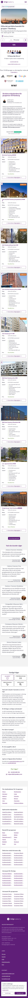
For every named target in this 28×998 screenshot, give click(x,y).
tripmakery (14, 72)
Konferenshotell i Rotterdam (19, 855)
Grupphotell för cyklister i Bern (7, 821)
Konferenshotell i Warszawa (19, 882)
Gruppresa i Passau (19, 898)
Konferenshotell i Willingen (19, 862)
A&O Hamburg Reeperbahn (9, 245)
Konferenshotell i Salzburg (19, 878)
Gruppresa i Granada (7, 894)
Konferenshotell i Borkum (7, 860)
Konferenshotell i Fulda (19, 864)
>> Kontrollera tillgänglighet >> (14, 177)
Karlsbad (16, 832)
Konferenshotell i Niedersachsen (7, 862)
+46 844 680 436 (14, 61)
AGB (3, 959)
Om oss (3, 954)
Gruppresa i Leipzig (7, 903)
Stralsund (16, 841)
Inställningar (8, 993)
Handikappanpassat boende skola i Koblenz (7, 819)
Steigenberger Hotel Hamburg (10, 508)
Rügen (15, 837)
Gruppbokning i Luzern (19, 814)
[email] (25, 2)
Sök (14, 45)
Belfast (15, 835)
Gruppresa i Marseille (19, 903)
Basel (3, 832)
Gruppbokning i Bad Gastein (7, 816)
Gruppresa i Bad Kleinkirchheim (7, 896)
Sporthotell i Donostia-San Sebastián (19, 816)
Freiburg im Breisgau (19, 803)
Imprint (3, 956)
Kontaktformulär (6, 978)
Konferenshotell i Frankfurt (7, 882)
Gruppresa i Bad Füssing (7, 898)
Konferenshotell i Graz (7, 880)
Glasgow (4, 835)
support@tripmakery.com (14, 64)
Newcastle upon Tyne (7, 837)
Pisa (15, 839)
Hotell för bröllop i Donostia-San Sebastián (7, 812)
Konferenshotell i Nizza (7, 878)
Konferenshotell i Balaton (19, 873)
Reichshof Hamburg (7, 155)
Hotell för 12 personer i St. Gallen (7, 814)
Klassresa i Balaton (7, 873)
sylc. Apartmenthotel (7, 463)
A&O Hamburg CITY (7, 333)
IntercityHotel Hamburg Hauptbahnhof (12, 199)
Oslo (3, 801)
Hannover (4, 803)
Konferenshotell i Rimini (7, 876)
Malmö (4, 839)
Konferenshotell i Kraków (19, 860)
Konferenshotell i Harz (7, 864)
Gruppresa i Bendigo (19, 853)
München (16, 796)
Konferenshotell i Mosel (7, 853)
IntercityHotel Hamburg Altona (10, 289)
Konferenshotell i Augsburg (7, 855)
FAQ (3, 964)
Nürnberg (4, 794)
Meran (4, 791)
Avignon (4, 798)
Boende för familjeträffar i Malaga (19, 823)
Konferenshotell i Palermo (19, 880)
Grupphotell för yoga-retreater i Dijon (7, 823)
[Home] (14, 919)
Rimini (3, 844)
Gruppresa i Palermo (7, 901)
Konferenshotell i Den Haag (19, 876)
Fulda (15, 794)
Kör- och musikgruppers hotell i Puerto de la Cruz (19, 819)
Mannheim (16, 801)
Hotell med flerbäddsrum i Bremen (19, 812)
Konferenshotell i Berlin (7, 885)
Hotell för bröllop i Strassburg (19, 821)
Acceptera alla (20, 993)
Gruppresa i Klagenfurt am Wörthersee (19, 896)
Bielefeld (4, 841)
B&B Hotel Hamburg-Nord (8, 378)
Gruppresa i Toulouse (19, 905)
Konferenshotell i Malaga (19, 857)
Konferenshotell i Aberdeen (7, 857)
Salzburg (4, 796)
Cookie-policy (5, 990)
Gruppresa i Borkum (7, 905)
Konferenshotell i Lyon (19, 885)
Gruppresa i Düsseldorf (19, 901)
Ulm (15, 844)
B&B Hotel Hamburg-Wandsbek (10, 422)
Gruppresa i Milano (19, 894)
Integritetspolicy (6, 962)
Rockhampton (17, 791)
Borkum (16, 798)
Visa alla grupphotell (14, 538)
